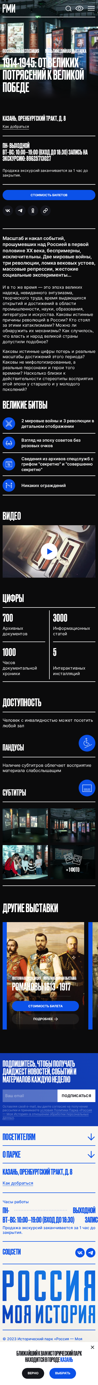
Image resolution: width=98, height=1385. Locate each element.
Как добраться (18, 1183)
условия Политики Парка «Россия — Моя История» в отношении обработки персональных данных (47, 1114)
